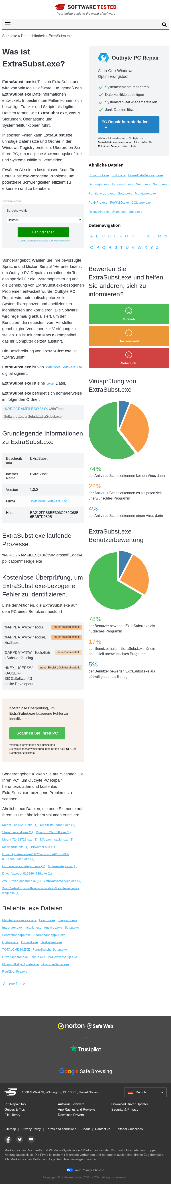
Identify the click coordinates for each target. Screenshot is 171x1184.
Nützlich (128, 319)
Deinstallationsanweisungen (37, 241)
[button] (85, 24)
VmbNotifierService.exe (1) (62, 881)
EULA (51, 241)
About (85, 1129)
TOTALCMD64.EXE (16, 949)
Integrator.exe (67, 920)
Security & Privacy (124, 1109)
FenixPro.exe (98, 202)
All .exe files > (14, 984)
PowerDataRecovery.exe (145, 175)
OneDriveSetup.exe (55, 964)
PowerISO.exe (99, 175)
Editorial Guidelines (129, 1129)
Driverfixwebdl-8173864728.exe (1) (27, 873)
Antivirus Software (71, 1104)
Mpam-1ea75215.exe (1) (19, 825)
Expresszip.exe (122, 184)
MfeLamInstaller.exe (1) (56, 839)
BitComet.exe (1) (43, 847)
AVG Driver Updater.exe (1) (21, 881)
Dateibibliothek (33, 36)
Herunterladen (43, 232)
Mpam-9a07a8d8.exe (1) (57, 825)
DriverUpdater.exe (15, 957)
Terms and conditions (61, 1129)
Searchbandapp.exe (16, 935)
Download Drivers (71, 1115)
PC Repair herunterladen (125, 122)
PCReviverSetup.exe (62, 957)
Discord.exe (29, 942)
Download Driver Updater (129, 1104)
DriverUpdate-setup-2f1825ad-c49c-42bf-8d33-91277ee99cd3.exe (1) (35, 856)
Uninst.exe (119, 211)
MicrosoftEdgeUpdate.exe (20, 964)
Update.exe (10, 942)
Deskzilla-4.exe (51, 942)
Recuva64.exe (99, 211)
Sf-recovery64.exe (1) (17, 832)
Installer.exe (32, 927)
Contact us (102, 1129)
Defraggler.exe (99, 184)
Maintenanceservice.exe (19, 920)
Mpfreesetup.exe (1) (62, 866)
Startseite (9, 36)
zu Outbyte (22, 241)
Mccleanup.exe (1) (15, 847)
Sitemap (10, 1129)
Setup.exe (72, 927)
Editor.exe (119, 175)
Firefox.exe (47, 920)
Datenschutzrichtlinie (62, 241)
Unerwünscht (129, 341)
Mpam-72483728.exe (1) (19, 839)
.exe (50, 383)
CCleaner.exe (141, 202)
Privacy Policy (31, 1129)
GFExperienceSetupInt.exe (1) (23, 866)
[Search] (164, 25)
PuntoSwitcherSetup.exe (50, 949)
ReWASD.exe (119, 202)
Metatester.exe (145, 193)
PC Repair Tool (15, 1104)
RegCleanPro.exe (14, 971)
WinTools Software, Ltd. (64, 367)
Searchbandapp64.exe (49, 935)
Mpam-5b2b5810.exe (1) (53, 832)
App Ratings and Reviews (77, 1109)
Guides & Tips (14, 1109)
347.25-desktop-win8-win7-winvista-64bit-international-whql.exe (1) (40, 890)
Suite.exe (135, 211)
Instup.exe (38, 957)
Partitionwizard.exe (102, 193)
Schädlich (128, 363)
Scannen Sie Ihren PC (37, 733)
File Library (12, 1115)
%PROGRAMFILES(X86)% (26, 409)
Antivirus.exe (53, 927)
